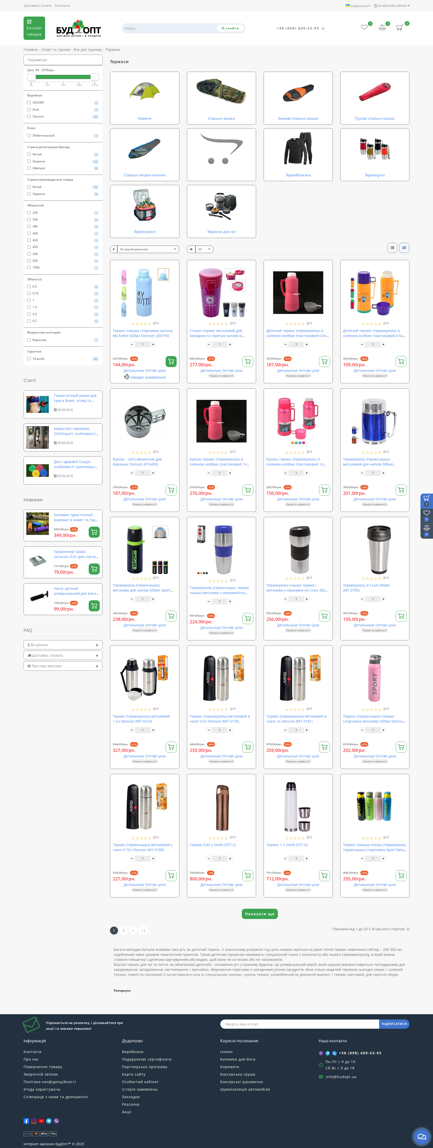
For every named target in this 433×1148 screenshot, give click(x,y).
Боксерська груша (237, 1074)
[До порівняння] (173, 275)
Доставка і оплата (38, 5)
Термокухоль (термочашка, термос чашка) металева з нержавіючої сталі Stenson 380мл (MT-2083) (219, 592)
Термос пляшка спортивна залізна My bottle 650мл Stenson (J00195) (143, 333)
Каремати (229, 1066)
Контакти (62, 5)
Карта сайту (134, 1074)
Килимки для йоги (238, 1059)
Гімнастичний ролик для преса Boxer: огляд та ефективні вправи (75, 400)
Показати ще (260, 913)
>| (144, 930)
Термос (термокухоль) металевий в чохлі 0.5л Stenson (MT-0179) (220, 719)
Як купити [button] (39, 645)
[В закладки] (173, 266)
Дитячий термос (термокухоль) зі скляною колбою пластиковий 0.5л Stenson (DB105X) (373, 335)
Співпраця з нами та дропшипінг (56, 1096)
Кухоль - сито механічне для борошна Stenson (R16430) (137, 462)
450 (64, 247)
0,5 (64, 314)
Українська (359, 6)
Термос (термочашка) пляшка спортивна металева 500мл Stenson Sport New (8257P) (374, 721)
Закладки (131, 1096)
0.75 (64, 293)
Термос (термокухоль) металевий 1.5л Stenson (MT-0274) (141, 719)
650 (64, 261)
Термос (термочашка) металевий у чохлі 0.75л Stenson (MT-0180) (142, 847)
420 (64, 240)
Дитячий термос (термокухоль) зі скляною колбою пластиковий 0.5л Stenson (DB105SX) (296, 335)
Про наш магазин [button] (46, 666)
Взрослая (64, 340)
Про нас (31, 1059)
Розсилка (131, 1104)
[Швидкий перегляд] (173, 283)
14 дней (64, 359)
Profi (64, 109)
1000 (64, 267)
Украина (64, 161)
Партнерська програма (144, 1066)
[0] (382, 28)
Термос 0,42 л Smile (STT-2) (213, 844)
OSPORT (64, 102)
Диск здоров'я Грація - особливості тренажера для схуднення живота (74, 466)
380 (64, 226)
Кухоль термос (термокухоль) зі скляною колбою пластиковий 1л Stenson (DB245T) (294, 464)
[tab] (63, 644)
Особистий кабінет (392, 5)
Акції (127, 1111)
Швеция (64, 168)
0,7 (64, 321)
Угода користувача (42, 1089)
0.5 (64, 286)
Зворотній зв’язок (41, 1074)
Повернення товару (43, 1066)
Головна (31, 49)
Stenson (64, 116)
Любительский (64, 135)
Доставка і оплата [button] (47, 655)
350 (64, 219)
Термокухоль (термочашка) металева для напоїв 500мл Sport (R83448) (141, 590)
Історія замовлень (140, 1089)
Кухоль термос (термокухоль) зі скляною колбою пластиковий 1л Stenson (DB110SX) (218, 464)
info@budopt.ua (341, 1076)
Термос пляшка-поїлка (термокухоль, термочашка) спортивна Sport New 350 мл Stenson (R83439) (374, 849)
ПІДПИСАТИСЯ (394, 1024)
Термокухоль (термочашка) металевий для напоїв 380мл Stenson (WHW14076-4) (368, 464)
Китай (64, 154)
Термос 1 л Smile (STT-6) (286, 844)
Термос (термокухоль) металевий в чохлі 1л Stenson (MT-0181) (296, 719)
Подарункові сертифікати (147, 1059)
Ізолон (226, 1051)
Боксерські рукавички (241, 1081)
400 (64, 233)
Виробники (133, 1051)
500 (64, 254)
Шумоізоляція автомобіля (245, 1089)
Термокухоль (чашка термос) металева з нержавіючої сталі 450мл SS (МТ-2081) (298, 590)
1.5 (64, 307)
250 (64, 212)
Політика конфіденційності (50, 1081)
